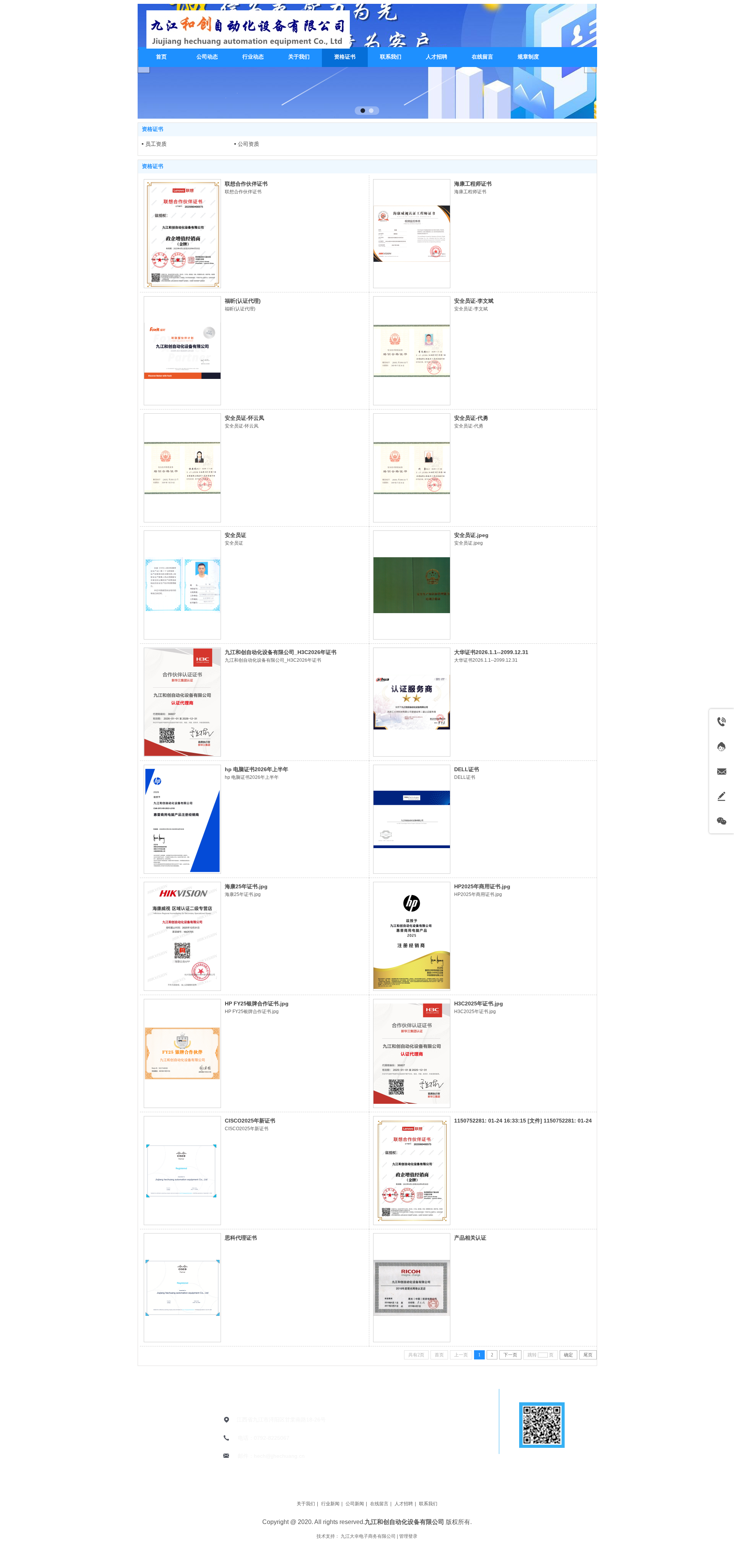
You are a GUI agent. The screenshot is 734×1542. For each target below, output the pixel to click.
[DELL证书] (411, 819)
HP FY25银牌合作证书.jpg (257, 1003)
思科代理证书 (241, 1238)
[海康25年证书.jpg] (182, 936)
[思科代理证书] (182, 1287)
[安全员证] (182, 585)
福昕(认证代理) (243, 301)
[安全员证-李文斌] (411, 350)
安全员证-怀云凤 (244, 418)
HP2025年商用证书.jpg (482, 886)
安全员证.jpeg (471, 535)
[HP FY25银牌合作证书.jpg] (182, 1053)
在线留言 (379, 1503)
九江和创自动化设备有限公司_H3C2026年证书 (280, 652)
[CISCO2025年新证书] (182, 1170)
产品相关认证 (470, 1238)
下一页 (510, 1355)
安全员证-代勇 (471, 418)
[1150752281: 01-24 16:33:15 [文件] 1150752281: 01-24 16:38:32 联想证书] (411, 1170)
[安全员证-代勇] (411, 467)
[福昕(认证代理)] (182, 350)
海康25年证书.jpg (246, 886)
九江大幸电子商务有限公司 (368, 1536)
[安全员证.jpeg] (411, 585)
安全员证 (235, 535)
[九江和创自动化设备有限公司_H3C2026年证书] (182, 702)
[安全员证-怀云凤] (182, 467)
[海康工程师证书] (411, 233)
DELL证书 (466, 769)
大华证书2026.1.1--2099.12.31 (491, 652)
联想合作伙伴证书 (246, 184)
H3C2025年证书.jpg (478, 1003)
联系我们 (428, 1503)
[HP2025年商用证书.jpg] (411, 936)
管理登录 (408, 1536)
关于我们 (306, 1503)
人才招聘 (404, 1503)
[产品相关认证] (411, 1287)
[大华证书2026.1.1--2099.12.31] (411, 702)
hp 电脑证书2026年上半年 (256, 769)
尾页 (588, 1355)
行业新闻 (330, 1503)
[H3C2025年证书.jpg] (411, 1053)
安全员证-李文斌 (474, 301)
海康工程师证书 (473, 184)
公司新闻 (355, 1503)
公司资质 (248, 144)
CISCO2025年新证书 (250, 1121)
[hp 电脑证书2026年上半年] (182, 819)
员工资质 (156, 144)
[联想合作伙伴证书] (182, 233)
